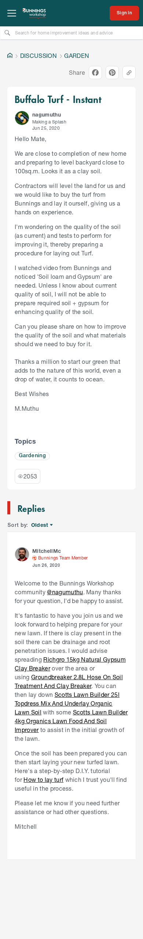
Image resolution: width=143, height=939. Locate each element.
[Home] (9, 56)
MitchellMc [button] (46, 551)
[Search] (7, 32)
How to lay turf (43, 779)
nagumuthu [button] (46, 114)
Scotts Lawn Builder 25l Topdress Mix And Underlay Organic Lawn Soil (67, 703)
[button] (22, 118)
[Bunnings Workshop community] (34, 13)
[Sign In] (124, 13)
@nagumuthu (65, 591)
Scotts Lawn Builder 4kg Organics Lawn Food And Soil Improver (71, 721)
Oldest (40, 525)
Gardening (32, 456)
